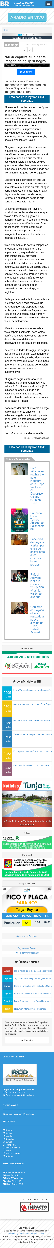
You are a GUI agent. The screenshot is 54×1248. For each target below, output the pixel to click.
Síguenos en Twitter (27, 948)
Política (8, 1153)
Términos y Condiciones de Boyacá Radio (27, 1233)
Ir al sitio (28, 1040)
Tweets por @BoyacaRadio (27, 952)
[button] (6, 809)
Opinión (17, 1153)
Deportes (9, 1138)
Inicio (6, 30)
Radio (10, 1156)
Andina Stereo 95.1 (14, 1181)
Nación (8, 1133)
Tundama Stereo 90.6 (15, 1172)
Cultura (8, 1141)
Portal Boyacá (11, 1175)
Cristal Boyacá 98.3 (14, 1183)
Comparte (27, 71)
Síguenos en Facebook (27, 936)
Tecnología (10, 1144)
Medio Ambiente (12, 1147)
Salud (8, 1150)
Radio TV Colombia (14, 1178)
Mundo (8, 1136)
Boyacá (8, 1130)
